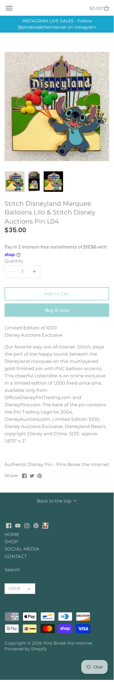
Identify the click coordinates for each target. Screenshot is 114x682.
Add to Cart (57, 294)
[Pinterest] (36, 525)
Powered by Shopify (26, 648)
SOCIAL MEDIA (22, 549)
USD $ (14, 588)
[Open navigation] (9, 8)
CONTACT (16, 556)
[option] (15, 181)
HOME (12, 534)
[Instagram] (26, 525)
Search (12, 570)
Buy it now (57, 310)
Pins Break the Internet (67, 643)
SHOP (11, 541)
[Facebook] (8, 525)
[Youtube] (17, 525)
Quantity (14, 261)
